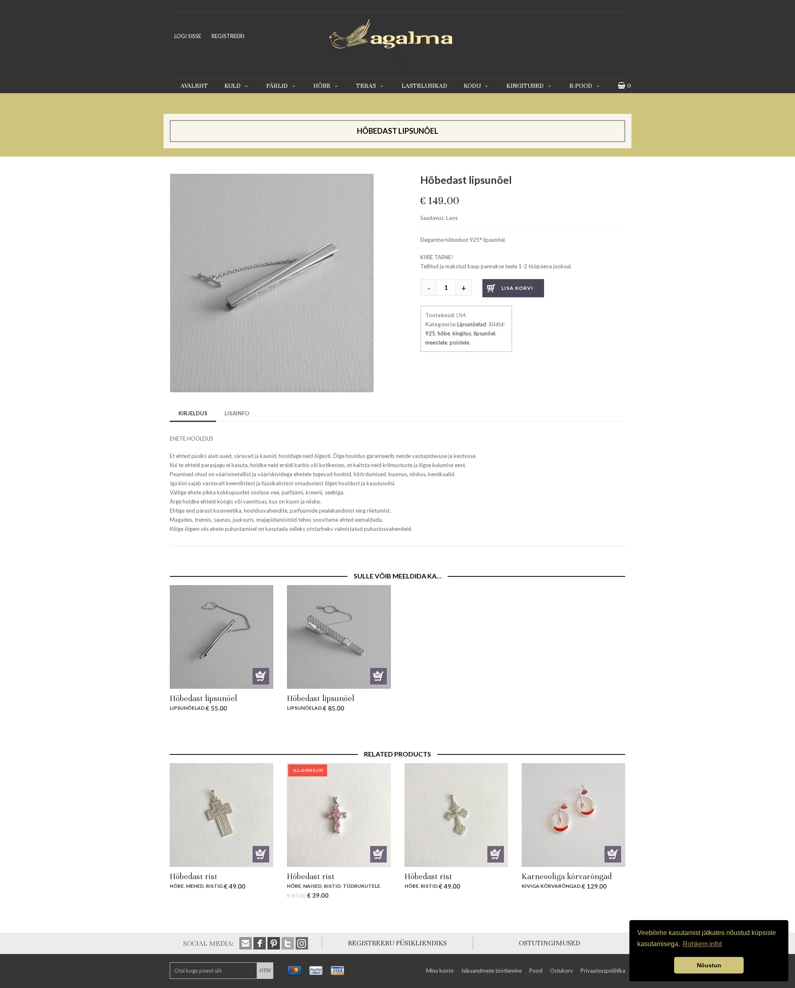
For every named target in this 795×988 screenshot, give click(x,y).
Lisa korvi (517, 288)
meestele (436, 342)
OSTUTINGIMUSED (549, 943)
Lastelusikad (424, 85)
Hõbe (321, 85)
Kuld (232, 85)
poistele (459, 342)
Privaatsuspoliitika (603, 970)
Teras (366, 85)
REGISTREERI (228, 36)
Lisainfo (236, 413)
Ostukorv (561, 970)
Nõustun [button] (709, 965)
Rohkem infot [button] (702, 943)
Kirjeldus (192, 413)
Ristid (214, 886)
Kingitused (525, 85)
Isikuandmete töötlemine (491, 970)
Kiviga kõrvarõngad (551, 886)
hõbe (444, 333)
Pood (535, 970)
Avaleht (194, 85)
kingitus (462, 333)
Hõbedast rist (193, 876)
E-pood (580, 85)
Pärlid (277, 85)
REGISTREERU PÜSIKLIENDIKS (397, 943)
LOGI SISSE (187, 36)
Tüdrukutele (361, 886)
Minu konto (440, 970)
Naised (312, 886)
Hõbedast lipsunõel (203, 698)
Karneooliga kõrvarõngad (567, 876)
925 (430, 333)
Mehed (195, 886)
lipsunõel (484, 333)
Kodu (472, 85)
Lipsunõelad (471, 324)
